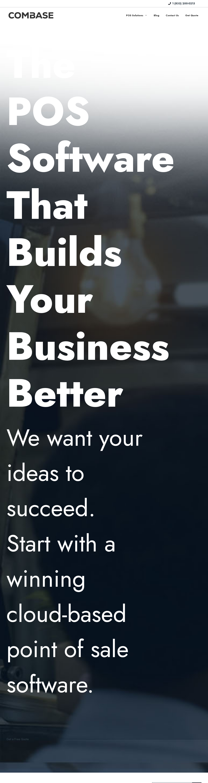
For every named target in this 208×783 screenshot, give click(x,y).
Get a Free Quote (17, 739)
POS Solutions (134, 15)
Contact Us (172, 15)
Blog (156, 15)
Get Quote (191, 15)
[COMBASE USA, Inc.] (30, 15)
